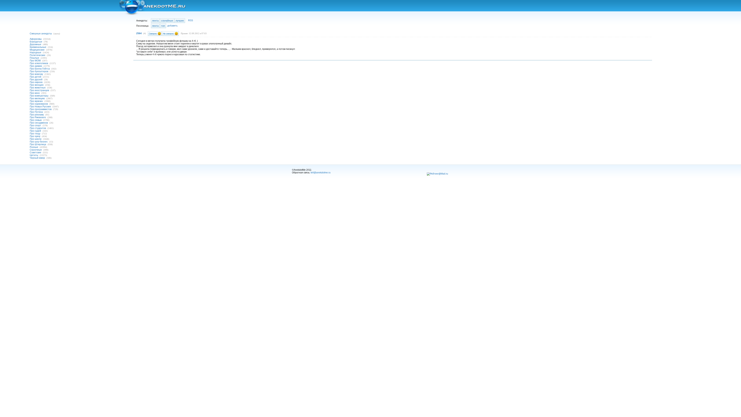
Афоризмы (36, 39)
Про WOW (35, 60)
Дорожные (35, 44)
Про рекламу (37, 114)
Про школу (35, 139)
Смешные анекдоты (41, 33)
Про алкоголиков (39, 63)
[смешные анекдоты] (151, 7)
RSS (190, 20)
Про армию (36, 66)
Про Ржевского (38, 117)
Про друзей (36, 79)
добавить (172, 25)
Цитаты (34, 155)
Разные (34, 147)
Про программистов (41, 109)
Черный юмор (37, 158)
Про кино (35, 93)
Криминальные (38, 47)
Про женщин (37, 85)
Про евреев (36, 82)
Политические (37, 55)
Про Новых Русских (40, 106)
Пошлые (34, 58)
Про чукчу (35, 136)
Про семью (36, 120)
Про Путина (36, 112)
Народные (35, 52)
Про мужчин (36, 101)
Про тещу (35, 133)
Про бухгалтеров (39, 71)
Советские (35, 152)
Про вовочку (36, 74)
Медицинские (37, 49)
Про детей (35, 76)
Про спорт (35, 125)
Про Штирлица (38, 144)
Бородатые (36, 41)
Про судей (35, 131)
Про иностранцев (39, 90)
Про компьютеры (39, 95)
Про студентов (38, 128)
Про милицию (37, 98)
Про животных (38, 87)
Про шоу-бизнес (39, 141)
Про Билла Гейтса (40, 68)
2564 (139, 33)
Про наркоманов (39, 104)
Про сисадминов (39, 122)
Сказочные (36, 149)
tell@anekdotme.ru (321, 172)
